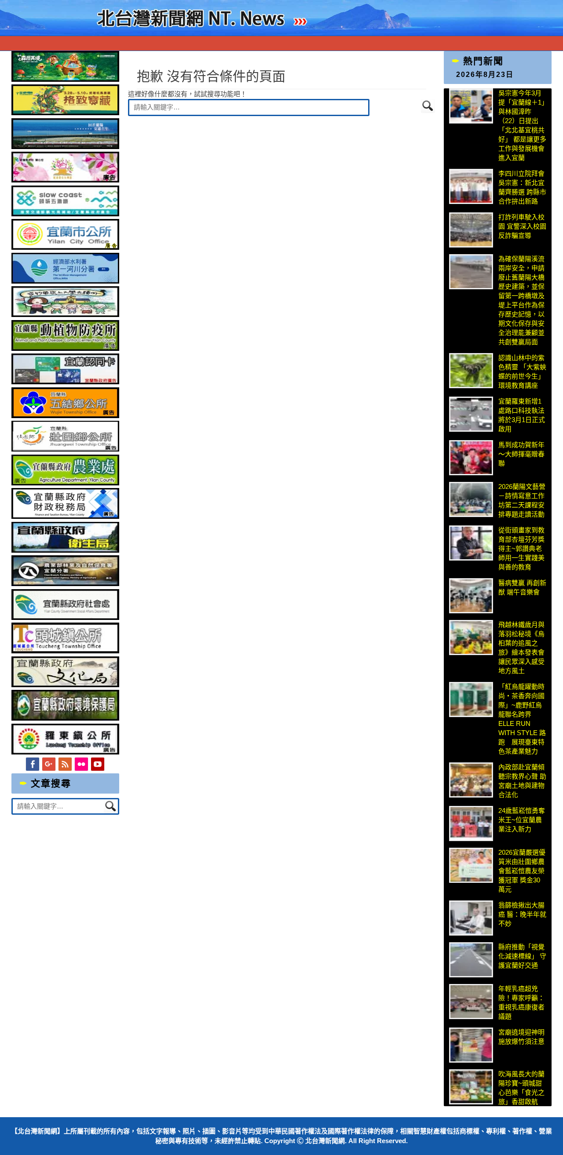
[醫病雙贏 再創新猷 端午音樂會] (471, 595)
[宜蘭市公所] (65, 247)
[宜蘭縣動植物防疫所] (65, 348)
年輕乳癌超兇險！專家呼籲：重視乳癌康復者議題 (521, 1002)
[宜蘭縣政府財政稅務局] (65, 516)
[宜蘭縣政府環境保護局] (65, 718)
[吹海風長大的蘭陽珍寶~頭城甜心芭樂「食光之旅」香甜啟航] (471, 1086)
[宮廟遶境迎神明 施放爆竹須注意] (471, 1045)
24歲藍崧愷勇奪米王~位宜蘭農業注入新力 (521, 820)
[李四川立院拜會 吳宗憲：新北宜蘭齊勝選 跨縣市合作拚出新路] (471, 186)
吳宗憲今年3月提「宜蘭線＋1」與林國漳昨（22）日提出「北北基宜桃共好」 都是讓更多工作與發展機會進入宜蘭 (522, 125)
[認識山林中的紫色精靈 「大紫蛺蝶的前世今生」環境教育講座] (471, 370)
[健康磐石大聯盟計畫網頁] (65, 180)
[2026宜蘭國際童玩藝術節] (65, 79)
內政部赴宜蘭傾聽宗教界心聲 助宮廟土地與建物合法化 (522, 780)
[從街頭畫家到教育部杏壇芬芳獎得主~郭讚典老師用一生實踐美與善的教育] (471, 543)
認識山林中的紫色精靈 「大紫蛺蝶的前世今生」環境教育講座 (522, 371)
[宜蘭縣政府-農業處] (65, 483)
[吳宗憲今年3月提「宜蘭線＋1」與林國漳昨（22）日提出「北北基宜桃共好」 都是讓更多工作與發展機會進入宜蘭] (471, 106)
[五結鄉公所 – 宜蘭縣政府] (65, 415)
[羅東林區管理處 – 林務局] (65, 583)
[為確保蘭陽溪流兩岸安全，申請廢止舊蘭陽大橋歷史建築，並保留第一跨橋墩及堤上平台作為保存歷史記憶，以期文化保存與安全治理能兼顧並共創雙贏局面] (471, 271)
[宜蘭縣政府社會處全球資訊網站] (65, 617)
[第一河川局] (65, 281)
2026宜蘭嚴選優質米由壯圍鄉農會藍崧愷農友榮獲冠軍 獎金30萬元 (521, 871)
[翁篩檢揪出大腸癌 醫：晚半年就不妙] (471, 918)
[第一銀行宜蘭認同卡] (65, 382)
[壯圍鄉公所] (65, 449)
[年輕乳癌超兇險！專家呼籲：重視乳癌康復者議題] (471, 1001)
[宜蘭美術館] (65, 146)
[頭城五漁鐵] (65, 214)
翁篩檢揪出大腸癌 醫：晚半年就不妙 (522, 914)
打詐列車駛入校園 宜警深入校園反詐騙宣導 (522, 226)
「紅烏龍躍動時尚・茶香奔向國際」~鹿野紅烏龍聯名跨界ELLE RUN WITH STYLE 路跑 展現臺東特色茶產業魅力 (522, 719)
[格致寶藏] (65, 113)
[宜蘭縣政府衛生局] (65, 550)
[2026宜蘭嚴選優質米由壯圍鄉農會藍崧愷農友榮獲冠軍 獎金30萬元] (471, 865)
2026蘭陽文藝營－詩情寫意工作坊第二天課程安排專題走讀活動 (521, 500)
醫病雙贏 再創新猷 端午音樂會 (522, 587)
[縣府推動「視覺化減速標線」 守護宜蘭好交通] (471, 959)
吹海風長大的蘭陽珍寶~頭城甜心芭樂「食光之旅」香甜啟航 (521, 1087)
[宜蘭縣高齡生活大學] (65, 314)
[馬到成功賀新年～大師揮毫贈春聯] (471, 457)
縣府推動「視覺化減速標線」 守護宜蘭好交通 (522, 956)
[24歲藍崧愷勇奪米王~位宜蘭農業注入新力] (471, 823)
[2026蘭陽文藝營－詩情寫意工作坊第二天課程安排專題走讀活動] (471, 499)
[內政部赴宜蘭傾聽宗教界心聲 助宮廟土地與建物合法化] (471, 780)
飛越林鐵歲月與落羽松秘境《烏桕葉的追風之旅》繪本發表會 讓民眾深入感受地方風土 (521, 647)
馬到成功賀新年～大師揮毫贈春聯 (521, 454)
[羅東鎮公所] (65, 752)
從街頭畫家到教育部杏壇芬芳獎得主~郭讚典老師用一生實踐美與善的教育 (521, 548)
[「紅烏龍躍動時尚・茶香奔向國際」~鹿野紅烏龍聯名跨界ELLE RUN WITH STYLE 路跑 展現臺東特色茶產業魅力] (471, 699)
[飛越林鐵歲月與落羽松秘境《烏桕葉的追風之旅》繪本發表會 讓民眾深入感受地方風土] (471, 637)
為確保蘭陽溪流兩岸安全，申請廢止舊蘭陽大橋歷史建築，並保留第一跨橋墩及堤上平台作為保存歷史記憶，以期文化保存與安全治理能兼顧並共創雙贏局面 (521, 300)
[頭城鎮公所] (65, 651)
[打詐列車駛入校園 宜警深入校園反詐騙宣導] (471, 230)
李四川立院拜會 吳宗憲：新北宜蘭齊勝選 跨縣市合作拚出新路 (522, 187)
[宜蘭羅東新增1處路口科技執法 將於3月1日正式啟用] (471, 414)
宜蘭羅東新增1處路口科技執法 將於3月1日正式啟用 (521, 415)
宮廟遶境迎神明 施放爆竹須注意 (521, 1036)
